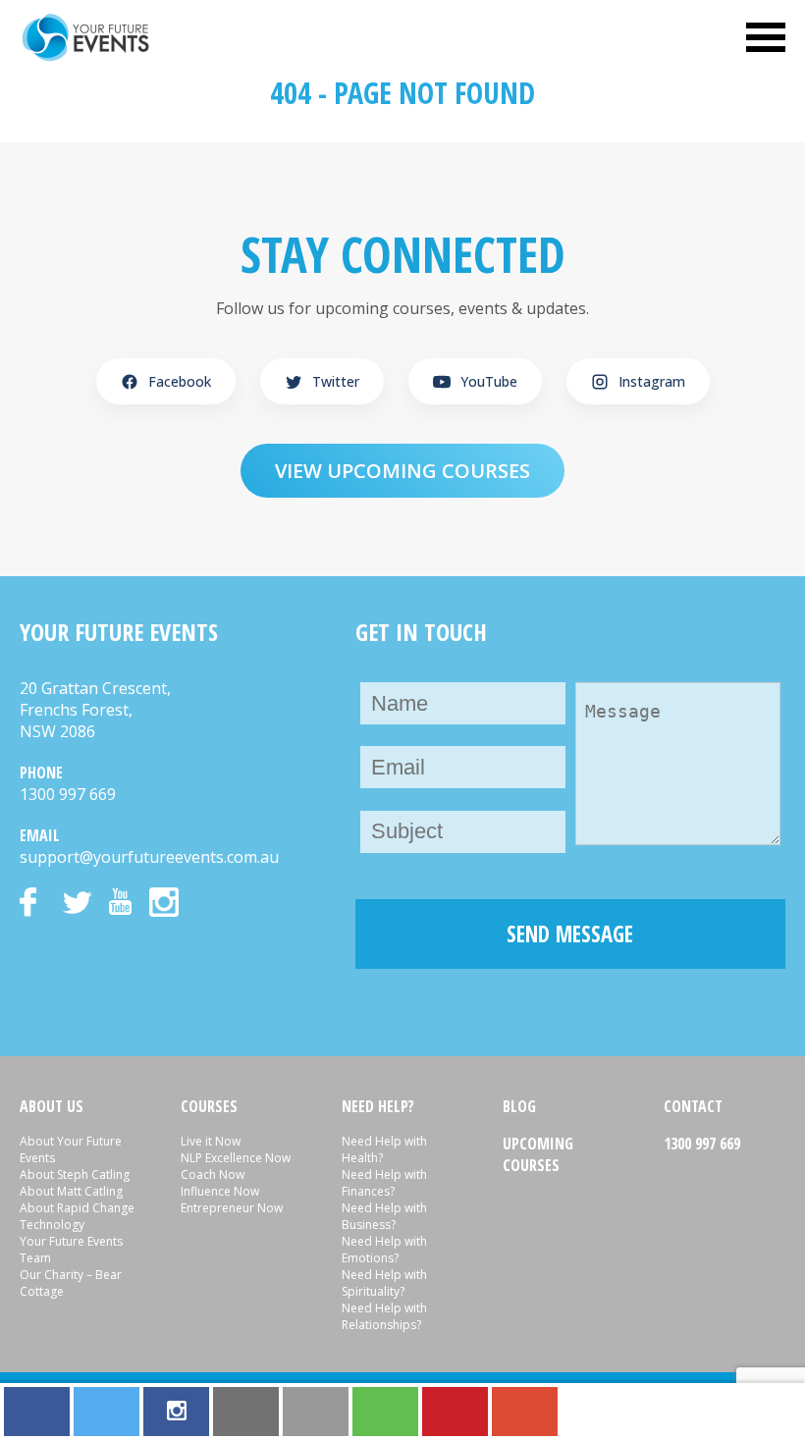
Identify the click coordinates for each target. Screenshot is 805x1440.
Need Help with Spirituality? (384, 1283)
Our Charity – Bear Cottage (71, 1283)
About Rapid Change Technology (77, 1216)
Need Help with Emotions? (384, 1249)
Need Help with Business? (384, 1216)
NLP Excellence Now (236, 1157)
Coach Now (212, 1174)
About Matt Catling (71, 1191)
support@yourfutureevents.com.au (149, 857)
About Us (51, 1106)
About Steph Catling (75, 1174)
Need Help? (378, 1106)
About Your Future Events (71, 1149)
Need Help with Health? (384, 1149)
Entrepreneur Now (232, 1208)
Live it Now (211, 1141)
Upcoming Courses (538, 1154)
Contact (693, 1106)
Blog (519, 1106)
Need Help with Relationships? (384, 1316)
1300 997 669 (702, 1143)
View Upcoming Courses (402, 470)
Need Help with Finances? (384, 1183)
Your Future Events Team (71, 1249)
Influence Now (220, 1191)
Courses (209, 1106)
